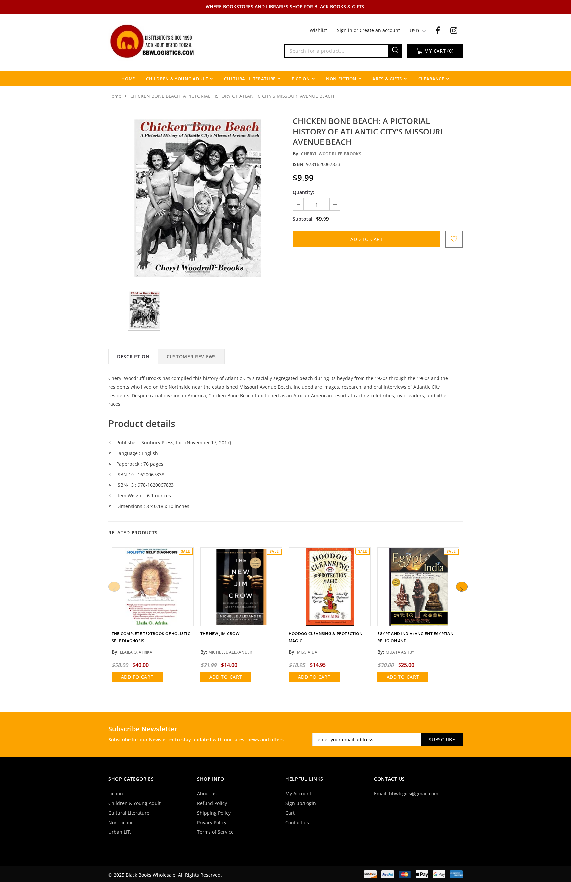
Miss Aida (307, 652)
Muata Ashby (400, 652)
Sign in (345, 30)
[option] (197, 198)
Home (114, 96)
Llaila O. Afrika (136, 652)
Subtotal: (303, 219)
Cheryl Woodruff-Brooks (331, 154)
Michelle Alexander (230, 652)
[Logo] (152, 40)
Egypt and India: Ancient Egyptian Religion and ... (415, 637)
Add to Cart (137, 677)
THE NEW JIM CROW (219, 633)
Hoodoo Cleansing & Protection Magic (325, 637)
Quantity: (303, 192)
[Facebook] (438, 30)
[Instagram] (453, 30)
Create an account (380, 30)
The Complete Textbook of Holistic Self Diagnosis (151, 637)
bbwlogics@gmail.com (413, 793)
